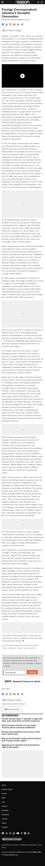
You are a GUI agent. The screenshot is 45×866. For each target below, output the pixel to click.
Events (4, 793)
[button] (42, 2)
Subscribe (32, 672)
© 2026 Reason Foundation (10, 845)
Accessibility (23, 845)
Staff (3, 798)
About (4, 785)
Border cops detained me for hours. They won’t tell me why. (21, 732)
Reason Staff (5, 20)
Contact (4, 819)
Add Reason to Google (12, 30)
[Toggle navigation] (2, 2)
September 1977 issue (22, 20)
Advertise (5, 810)
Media (4, 823)
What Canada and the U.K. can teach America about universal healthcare (19, 726)
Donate (4, 806)
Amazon (5, 827)
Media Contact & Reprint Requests (13, 704)
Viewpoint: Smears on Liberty (22, 681)
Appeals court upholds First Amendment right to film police (20, 746)
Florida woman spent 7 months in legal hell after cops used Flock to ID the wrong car (22, 719)
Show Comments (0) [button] (12, 709)
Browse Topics (7, 789)
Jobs (3, 802)
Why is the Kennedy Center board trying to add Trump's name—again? (21, 739)
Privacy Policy (33, 845)
